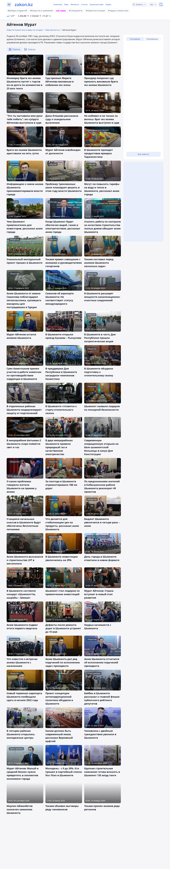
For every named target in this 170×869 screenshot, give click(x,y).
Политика (57, 4)
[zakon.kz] (24, 4)
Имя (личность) (52, 30)
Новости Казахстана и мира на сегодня (25, 30)
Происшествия (96, 4)
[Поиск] (161, 4)
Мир (66, 4)
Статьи (84, 4)
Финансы (75, 4)
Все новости (143, 154)
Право (108, 4)
